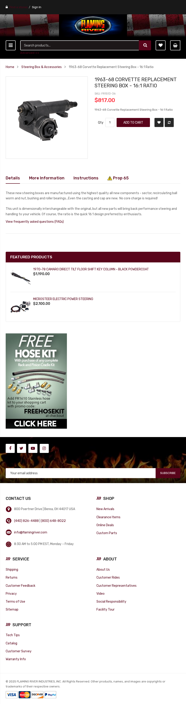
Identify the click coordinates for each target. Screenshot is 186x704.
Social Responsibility (111, 601)
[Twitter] (21, 448)
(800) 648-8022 (53, 521)
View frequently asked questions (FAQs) (35, 221)
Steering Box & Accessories (41, 67)
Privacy (11, 593)
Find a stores (19, 7)
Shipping (12, 569)
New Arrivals (105, 509)
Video (100, 593)
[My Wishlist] (161, 45)
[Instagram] (44, 448)
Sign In (36, 7)
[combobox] (80, 45)
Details (13, 178)
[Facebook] (10, 448)
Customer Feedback (20, 585)
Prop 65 (120, 178)
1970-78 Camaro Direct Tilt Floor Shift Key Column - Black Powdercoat (91, 269)
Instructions (85, 178)
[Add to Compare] (169, 122)
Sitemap (12, 609)
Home (10, 67)
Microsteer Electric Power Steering (63, 299)
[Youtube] (32, 448)
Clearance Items (108, 517)
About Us (103, 569)
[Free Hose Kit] (36, 381)
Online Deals (105, 525)
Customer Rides (108, 577)
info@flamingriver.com (30, 532)
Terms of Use (15, 601)
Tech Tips (13, 635)
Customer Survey (19, 651)
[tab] (13, 178)
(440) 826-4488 (26, 521)
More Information (46, 178)
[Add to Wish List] (159, 122)
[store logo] (93, 25)
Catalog (11, 643)
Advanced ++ (29, 52)
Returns (11, 577)
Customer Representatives (116, 585)
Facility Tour (105, 609)
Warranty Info (16, 659)
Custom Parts (106, 533)
